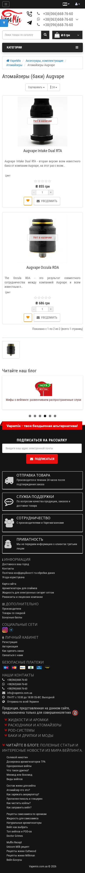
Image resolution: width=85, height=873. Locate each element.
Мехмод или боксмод (19, 774)
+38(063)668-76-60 (58, 19)
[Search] (45, 35)
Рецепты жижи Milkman (21, 855)
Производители (11, 608)
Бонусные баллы (12, 617)
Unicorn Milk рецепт (18, 846)
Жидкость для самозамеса (22, 818)
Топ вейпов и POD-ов (19, 831)
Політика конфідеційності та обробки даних (28, 573)
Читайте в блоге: (22, 745)
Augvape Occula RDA (42, 267)
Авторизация (10, 646)
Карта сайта (9, 583)
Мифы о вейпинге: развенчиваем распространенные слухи (43, 399)
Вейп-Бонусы (14, 859)
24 (53, 87)
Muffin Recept (14, 842)
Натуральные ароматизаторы (24, 822)
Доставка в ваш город (15, 564)
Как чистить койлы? (19, 803)
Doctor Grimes (15, 835)
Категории (14, 47)
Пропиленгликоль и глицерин (24, 798)
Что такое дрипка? (18, 770)
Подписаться (44, 459)
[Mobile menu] (5, 4)
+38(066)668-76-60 (58, 13)
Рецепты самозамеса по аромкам (26, 814)
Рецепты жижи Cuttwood (21, 851)
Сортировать (35, 87)
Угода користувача (13, 577)
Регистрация (9, 642)
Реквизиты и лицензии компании (22, 597)
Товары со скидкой (13, 613)
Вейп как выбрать (17, 827)
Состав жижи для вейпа (21, 785)
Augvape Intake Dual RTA (42, 150)
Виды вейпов (15, 779)
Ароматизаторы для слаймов (19, 588)
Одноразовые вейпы (19, 766)
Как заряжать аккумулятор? (23, 794)
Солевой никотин (17, 757)
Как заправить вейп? (19, 807)
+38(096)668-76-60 (58, 24)
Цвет (7, 175)
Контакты (8, 568)
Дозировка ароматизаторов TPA (26, 761)
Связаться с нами (12, 655)
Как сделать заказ (13, 650)
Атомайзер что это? (18, 790)
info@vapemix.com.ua (19, 693)
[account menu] (77, 4)
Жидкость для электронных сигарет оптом (28, 592)
